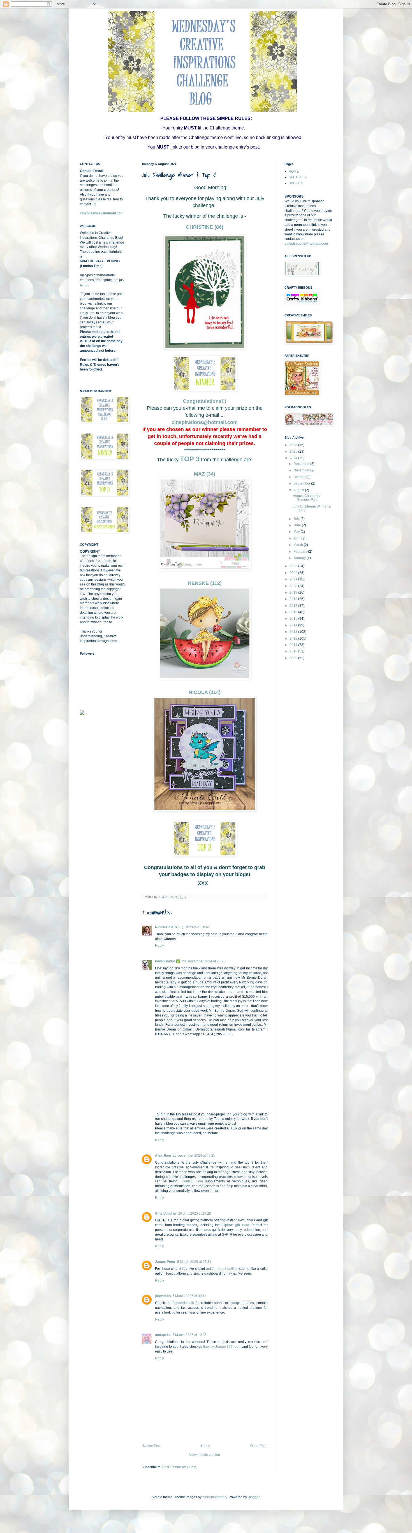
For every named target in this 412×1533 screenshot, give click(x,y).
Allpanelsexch (183, 1303)
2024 (294, 458)
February (300, 552)
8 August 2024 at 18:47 (192, 927)
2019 (294, 592)
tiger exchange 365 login (222, 1347)
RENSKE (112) (205, 583)
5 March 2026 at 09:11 (189, 1296)
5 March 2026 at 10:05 (189, 1335)
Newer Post (152, 1446)
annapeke (163, 1335)
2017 (294, 606)
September (302, 483)
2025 (294, 451)
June (297, 525)
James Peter (165, 1262)
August (299, 490)
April (297, 538)
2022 (294, 573)
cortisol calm (192, 1181)
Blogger (254, 1497)
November (301, 470)
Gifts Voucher (166, 1213)
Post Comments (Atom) (179, 1467)
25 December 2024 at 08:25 (194, 1155)
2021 (294, 579)
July (296, 519)
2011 (294, 645)
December (301, 464)
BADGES (296, 183)
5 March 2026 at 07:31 (194, 1262)
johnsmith (163, 1296)
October (299, 477)
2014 (294, 625)
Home (205, 1446)
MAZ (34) (204, 474)
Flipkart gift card (235, 1225)
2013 (294, 632)
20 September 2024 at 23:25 (203, 961)
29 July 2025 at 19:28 (194, 1213)
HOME (294, 171)
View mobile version (204, 1455)
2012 (294, 638)
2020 (294, 586)
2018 (294, 599)
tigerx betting (228, 1269)
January (300, 558)
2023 (294, 566)
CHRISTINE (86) (204, 227)
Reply (159, 946)
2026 (294, 445)
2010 (294, 651)
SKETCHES (298, 177)
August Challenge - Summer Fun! (307, 498)
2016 (294, 612)
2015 (294, 618)
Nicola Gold (164, 927)
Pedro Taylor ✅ (167, 961)
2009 (294, 658)
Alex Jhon (163, 1155)
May (297, 532)
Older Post (258, 1446)
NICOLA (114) (205, 692)
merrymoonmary (214, 1497)
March (298, 545)
